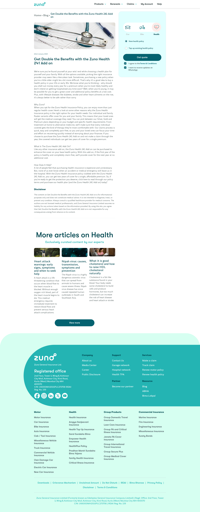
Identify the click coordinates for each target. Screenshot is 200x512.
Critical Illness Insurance (81, 462)
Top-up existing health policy (141, 48)
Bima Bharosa (137, 482)
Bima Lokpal (149, 395)
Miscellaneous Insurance (151, 431)
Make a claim (149, 360)
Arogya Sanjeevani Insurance (79, 423)
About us (87, 360)
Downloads (43, 482)
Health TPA (118, 374)
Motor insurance (42, 417)
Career (85, 369)
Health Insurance (77, 417)
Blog (45, 15)
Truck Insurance (42, 448)
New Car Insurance (44, 472)
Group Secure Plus (113, 451)
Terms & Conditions (107, 487)
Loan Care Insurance (114, 424)
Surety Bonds (145, 436)
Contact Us (118, 360)
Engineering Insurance (150, 426)
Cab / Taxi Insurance (45, 436)
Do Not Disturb (109, 482)
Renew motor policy (153, 369)
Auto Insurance (41, 431)
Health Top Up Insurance (81, 429)
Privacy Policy (154, 482)
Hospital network (121, 369)
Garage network (120, 365)
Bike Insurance (41, 426)
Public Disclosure (91, 374)
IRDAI (123, 482)
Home (37, 15)
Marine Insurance (148, 417)
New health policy (136, 41)
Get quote (142, 57)
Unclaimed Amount (89, 482)
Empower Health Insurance (77, 440)
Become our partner (122, 386)
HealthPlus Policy (78, 446)
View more (74, 322)
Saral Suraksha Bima (79, 434)
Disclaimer (88, 487)
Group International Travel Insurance (114, 445)
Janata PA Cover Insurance (112, 438)
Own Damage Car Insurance (43, 461)
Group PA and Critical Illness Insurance (115, 431)
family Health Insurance (81, 458)
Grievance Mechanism (64, 482)
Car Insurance (41, 422)
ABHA (145, 391)
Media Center (89, 365)
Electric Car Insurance (45, 467)
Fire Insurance (146, 422)
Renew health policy (153, 374)
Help (159, 4)
